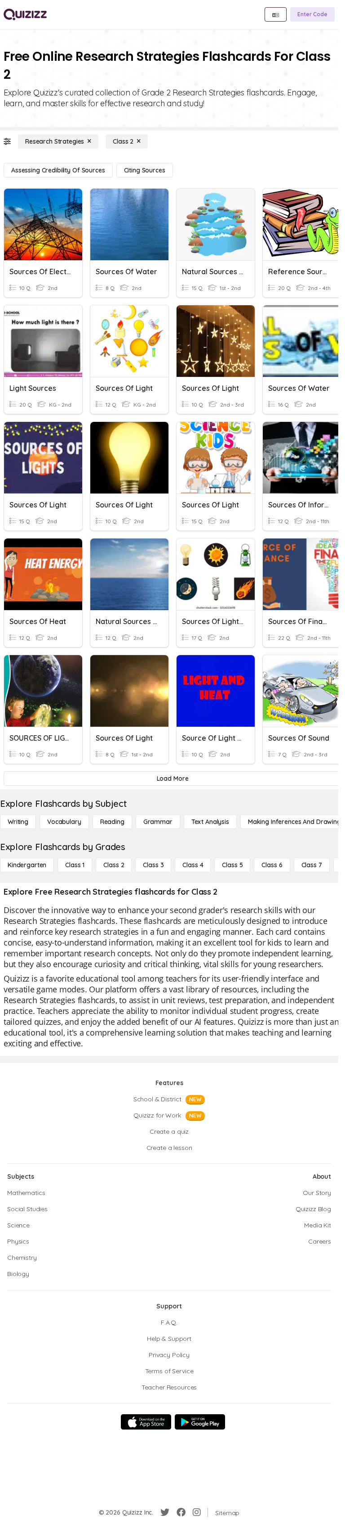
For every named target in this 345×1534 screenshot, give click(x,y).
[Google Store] (200, 1422)
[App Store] (146, 1422)
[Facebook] (181, 1512)
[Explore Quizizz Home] (25, 14)
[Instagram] (197, 1512)
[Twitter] (164, 1512)
